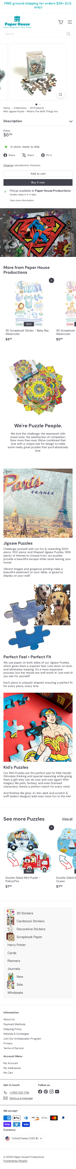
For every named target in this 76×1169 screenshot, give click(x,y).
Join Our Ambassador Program (22, 1038)
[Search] (68, 33)
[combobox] (38, 33)
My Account (10, 1063)
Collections (20, 108)
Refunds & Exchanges (16, 1033)
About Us (9, 1019)
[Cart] (60, 22)
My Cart (8, 1072)
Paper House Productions (26, 270)
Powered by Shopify (15, 1161)
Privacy (7, 1043)
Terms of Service (13, 1048)
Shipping (8, 165)
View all (67, 819)
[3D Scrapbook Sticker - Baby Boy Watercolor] (28, 312)
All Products (37, 108)
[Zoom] (60, 94)
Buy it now (38, 182)
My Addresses (12, 1068)
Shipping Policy (12, 1029)
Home (6, 108)
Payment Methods (14, 1024)
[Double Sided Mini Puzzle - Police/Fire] (28, 859)
